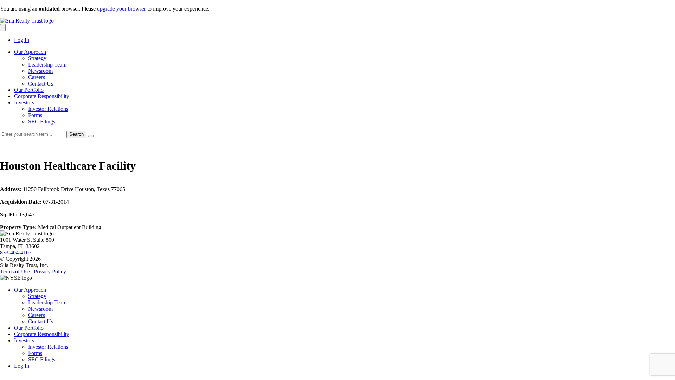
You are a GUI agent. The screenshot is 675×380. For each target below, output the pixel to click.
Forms (35, 115)
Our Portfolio (29, 90)
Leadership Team (47, 65)
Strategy (37, 58)
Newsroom (40, 71)
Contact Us (40, 84)
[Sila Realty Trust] (27, 21)
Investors (24, 103)
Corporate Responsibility (41, 96)
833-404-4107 (16, 252)
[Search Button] (3, 27)
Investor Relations (48, 109)
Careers (36, 77)
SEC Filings (41, 122)
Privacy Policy (50, 271)
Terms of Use (15, 271)
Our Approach (30, 52)
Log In (21, 40)
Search (76, 134)
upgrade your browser (121, 9)
